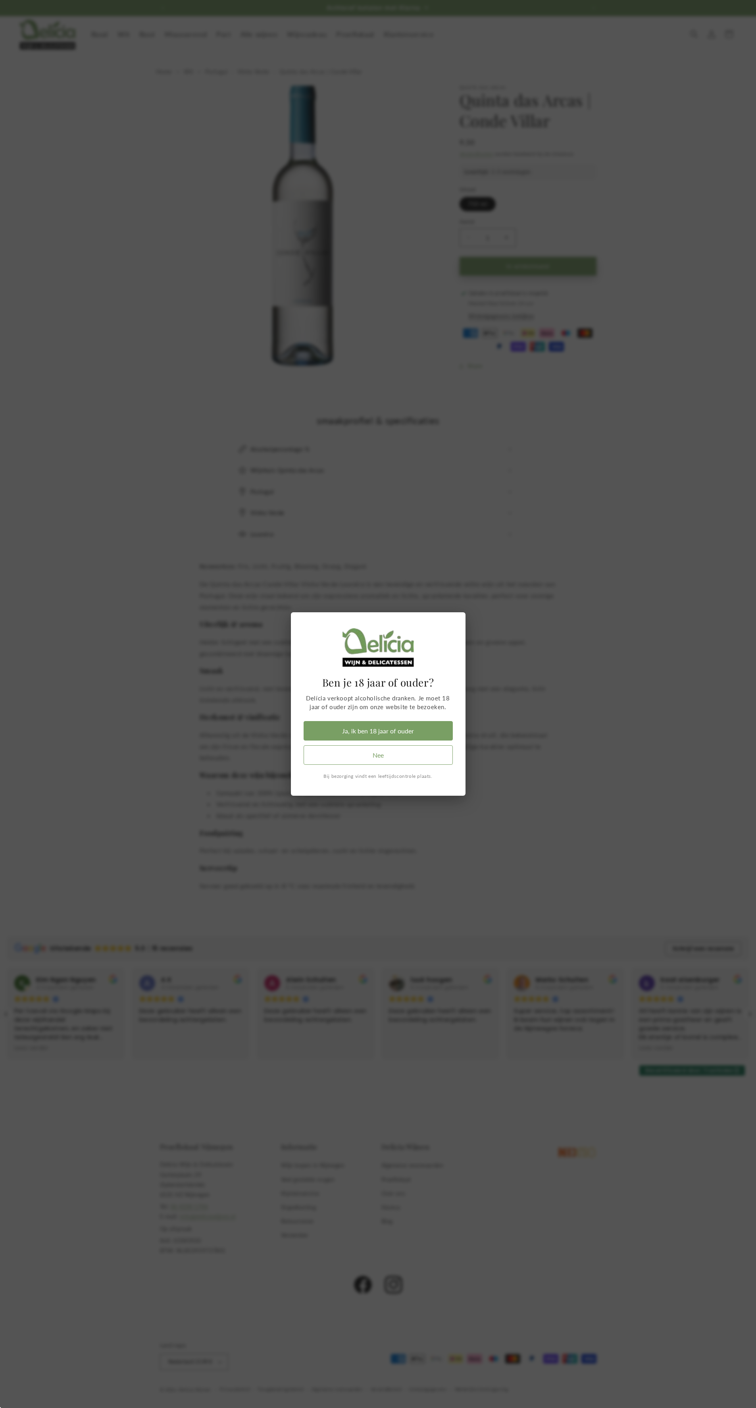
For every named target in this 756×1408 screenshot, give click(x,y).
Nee (378, 755)
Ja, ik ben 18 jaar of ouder (378, 731)
